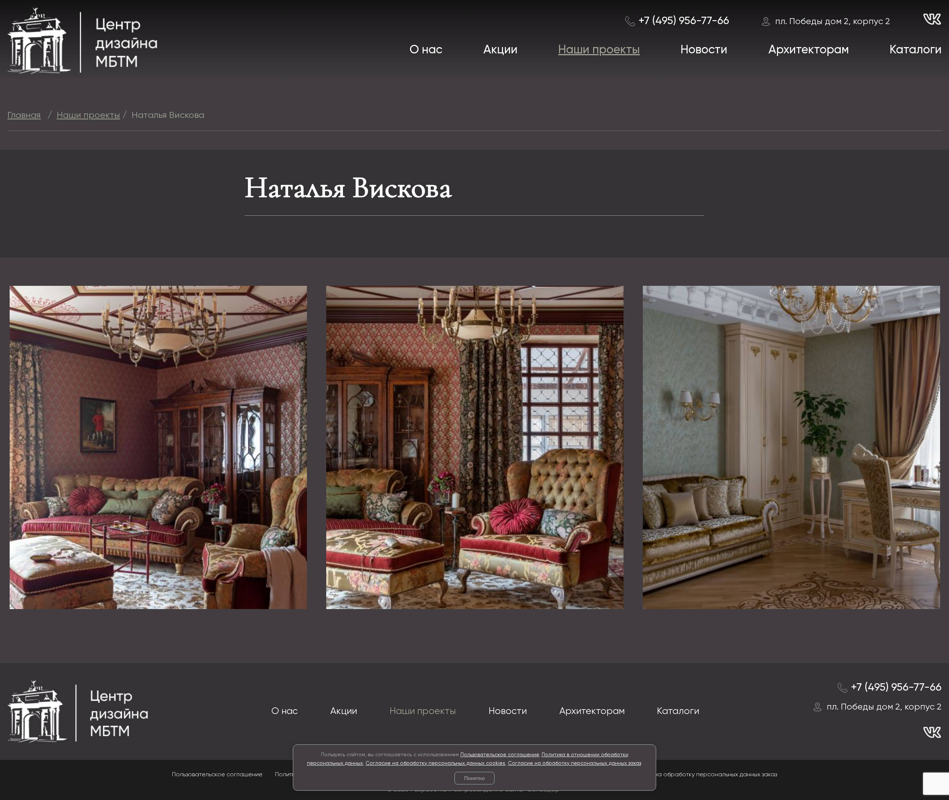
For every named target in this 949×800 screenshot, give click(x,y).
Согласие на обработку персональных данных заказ (574, 763)
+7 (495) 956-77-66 (683, 21)
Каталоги (916, 50)
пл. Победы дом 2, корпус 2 (832, 21)
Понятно (474, 778)
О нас (426, 50)
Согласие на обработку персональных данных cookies (435, 763)
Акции (500, 50)
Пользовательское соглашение (499, 754)
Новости (704, 50)
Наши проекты (599, 50)
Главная (24, 115)
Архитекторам (808, 50)
